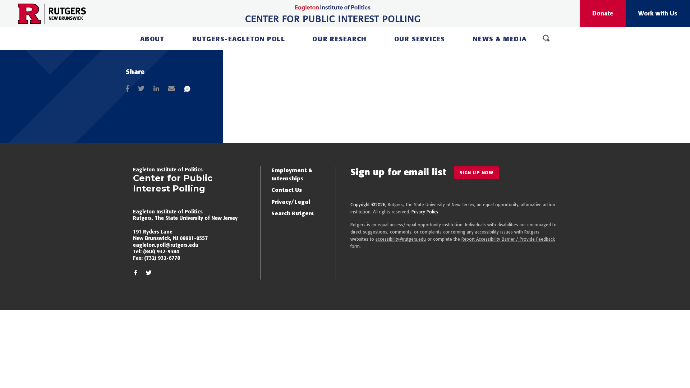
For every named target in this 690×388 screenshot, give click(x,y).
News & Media (499, 39)
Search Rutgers (292, 213)
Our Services (419, 39)
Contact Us (286, 189)
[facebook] (136, 274)
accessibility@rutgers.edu (401, 239)
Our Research (339, 39)
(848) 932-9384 (161, 251)
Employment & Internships (291, 174)
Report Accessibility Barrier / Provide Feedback (508, 239)
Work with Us (657, 13)
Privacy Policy (424, 211)
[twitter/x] (149, 274)
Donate (602, 13)
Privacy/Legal (290, 201)
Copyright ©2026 (367, 204)
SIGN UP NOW (476, 172)
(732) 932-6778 (162, 258)
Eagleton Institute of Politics (168, 211)
